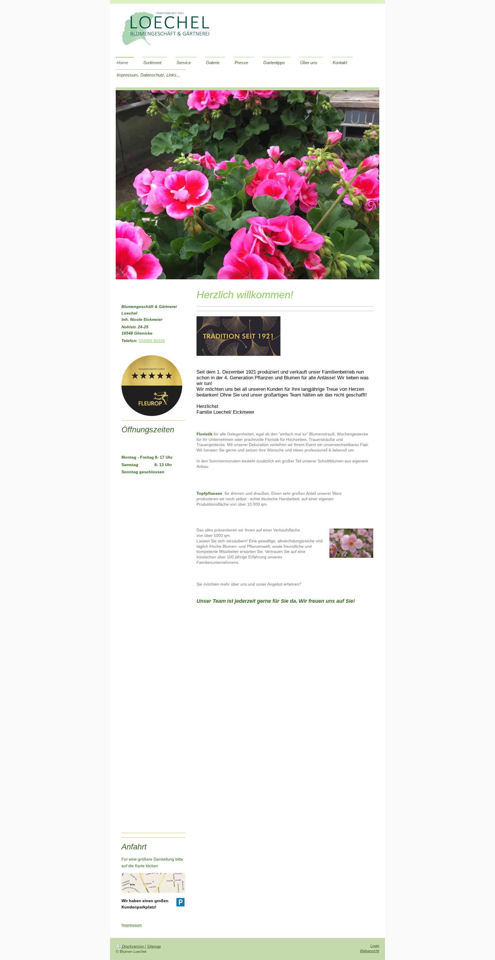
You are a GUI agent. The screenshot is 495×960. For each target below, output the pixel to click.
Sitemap (154, 947)
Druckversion (133, 947)
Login (374, 946)
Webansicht (369, 951)
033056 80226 (152, 340)
